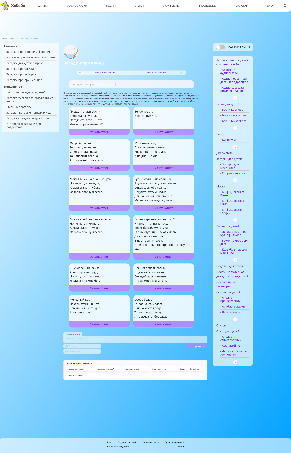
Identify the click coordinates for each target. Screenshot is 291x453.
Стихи (139, 5)
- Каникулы (228, 139)
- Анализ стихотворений (230, 338)
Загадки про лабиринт (22, 74)
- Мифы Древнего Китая (232, 193)
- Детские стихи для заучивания (233, 353)
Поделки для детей (127, 442)
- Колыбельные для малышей (233, 251)
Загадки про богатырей (105, 369)
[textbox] (93, 84)
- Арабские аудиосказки (229, 71)
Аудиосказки (77, 5)
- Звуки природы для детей (234, 242)
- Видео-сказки (230, 312)
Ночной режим (238, 47)
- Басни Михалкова (233, 121)
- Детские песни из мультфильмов (233, 233)
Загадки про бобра (75, 375)
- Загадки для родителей (229, 165)
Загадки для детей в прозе (24, 63)
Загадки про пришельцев (24, 80)
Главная (4, 38)
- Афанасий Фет (231, 345)
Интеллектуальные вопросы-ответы (31, 57)
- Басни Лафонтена (233, 115)
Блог (270, 5)
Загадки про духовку (75, 369)
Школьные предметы (118, 446)
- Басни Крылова (231, 109)
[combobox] (93, 84)
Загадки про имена (131, 369)
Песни (111, 5)
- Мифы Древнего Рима (232, 202)
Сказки (43, 5)
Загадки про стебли (20, 69)
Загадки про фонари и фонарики (29, 52)
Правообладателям (174, 442)
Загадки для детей (16, 38)
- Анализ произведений (230, 299)
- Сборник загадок (233, 173)
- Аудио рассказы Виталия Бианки (232, 89)
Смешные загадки (19, 107)
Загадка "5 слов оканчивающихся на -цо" (29, 99)
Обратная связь (151, 442)
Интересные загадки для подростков (23, 125)
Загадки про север (159, 369)
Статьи (180, 446)
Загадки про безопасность (190, 369)
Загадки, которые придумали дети (30, 112)
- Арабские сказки (232, 306)
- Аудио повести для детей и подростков (234, 80)
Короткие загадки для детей (26, 92)
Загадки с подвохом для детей (27, 118)
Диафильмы (171, 5)
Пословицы (208, 5)
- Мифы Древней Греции (231, 211)
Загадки (242, 5)
